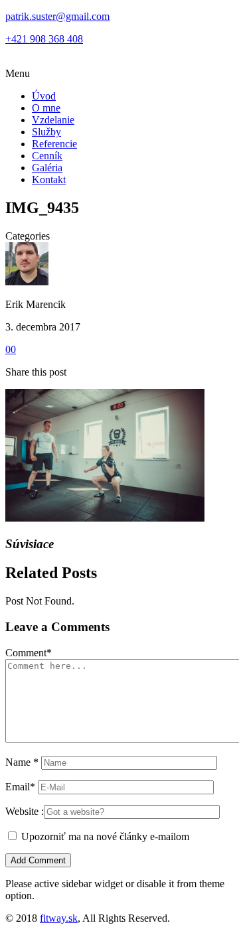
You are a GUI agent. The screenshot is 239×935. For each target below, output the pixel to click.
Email (20, 786)
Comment (28, 652)
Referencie (54, 143)
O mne (46, 107)
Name (22, 762)
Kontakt (49, 179)
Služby (46, 131)
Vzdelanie (53, 119)
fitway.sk (59, 918)
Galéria (47, 167)
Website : (24, 811)
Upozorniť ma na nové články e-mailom (105, 836)
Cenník (47, 155)
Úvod (44, 96)
